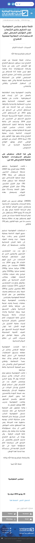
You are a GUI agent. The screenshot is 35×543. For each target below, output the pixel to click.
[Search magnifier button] (16, 4)
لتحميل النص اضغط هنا (20, 501)
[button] (31, 13)
